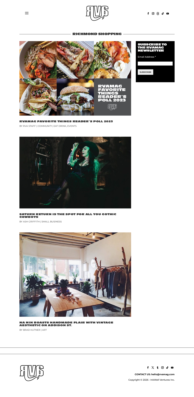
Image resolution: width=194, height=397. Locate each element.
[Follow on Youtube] (167, 13)
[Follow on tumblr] (157, 367)
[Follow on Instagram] (153, 13)
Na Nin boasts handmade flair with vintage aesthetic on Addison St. (66, 324)
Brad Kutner (31, 329)
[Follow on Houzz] (158, 13)
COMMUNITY (45, 126)
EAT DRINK (60, 126)
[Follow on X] (152, 367)
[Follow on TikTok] (162, 13)
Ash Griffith (31, 221)
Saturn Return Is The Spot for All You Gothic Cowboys (67, 216)
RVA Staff (29, 126)
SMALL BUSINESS (52, 221)
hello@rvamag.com (163, 374)
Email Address (147, 56)
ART (44, 329)
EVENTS (72, 126)
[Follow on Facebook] (148, 13)
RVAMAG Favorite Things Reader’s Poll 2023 (66, 121)
